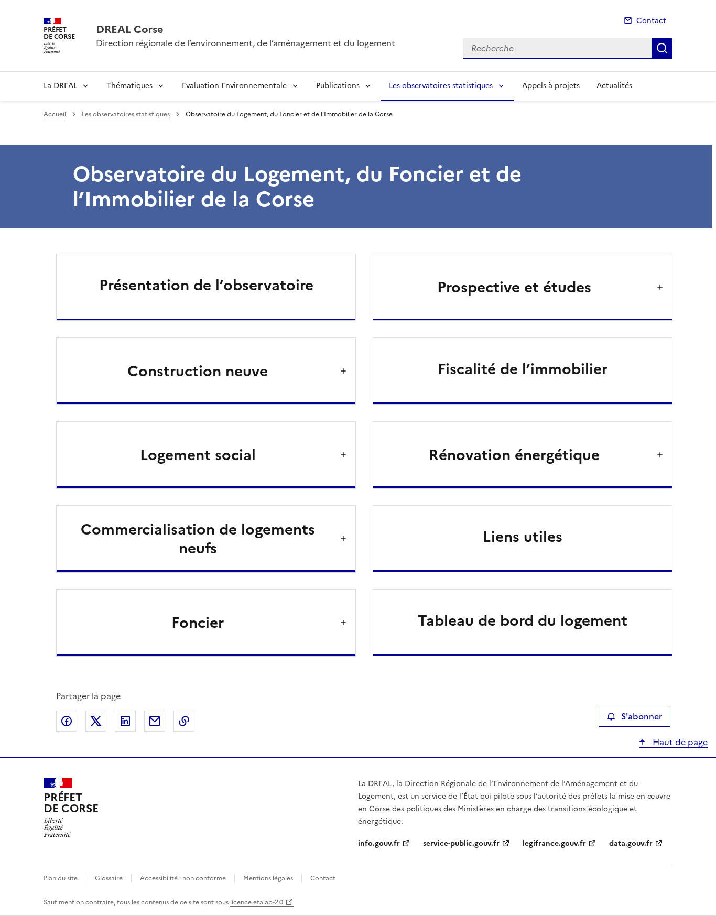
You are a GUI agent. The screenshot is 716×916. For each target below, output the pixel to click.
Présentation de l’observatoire (206, 285)
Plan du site (61, 878)
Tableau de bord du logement (522, 620)
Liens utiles (522, 536)
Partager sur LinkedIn (125, 721)
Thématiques (129, 85)
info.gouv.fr (379, 843)
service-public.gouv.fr (461, 843)
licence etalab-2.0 (256, 902)
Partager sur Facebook (66, 721)
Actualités (614, 85)
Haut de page (679, 742)
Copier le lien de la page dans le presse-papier (183, 721)
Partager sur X (95, 721)
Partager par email (154, 721)
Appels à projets (551, 85)
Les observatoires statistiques (441, 85)
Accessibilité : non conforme (183, 878)
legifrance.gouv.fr (554, 843)
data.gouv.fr (631, 843)
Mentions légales (268, 878)
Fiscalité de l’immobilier (522, 368)
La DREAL (60, 85)
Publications (338, 85)
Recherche (662, 48)
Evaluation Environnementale (234, 85)
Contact (651, 20)
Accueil (55, 114)
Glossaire (109, 878)
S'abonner (641, 716)
